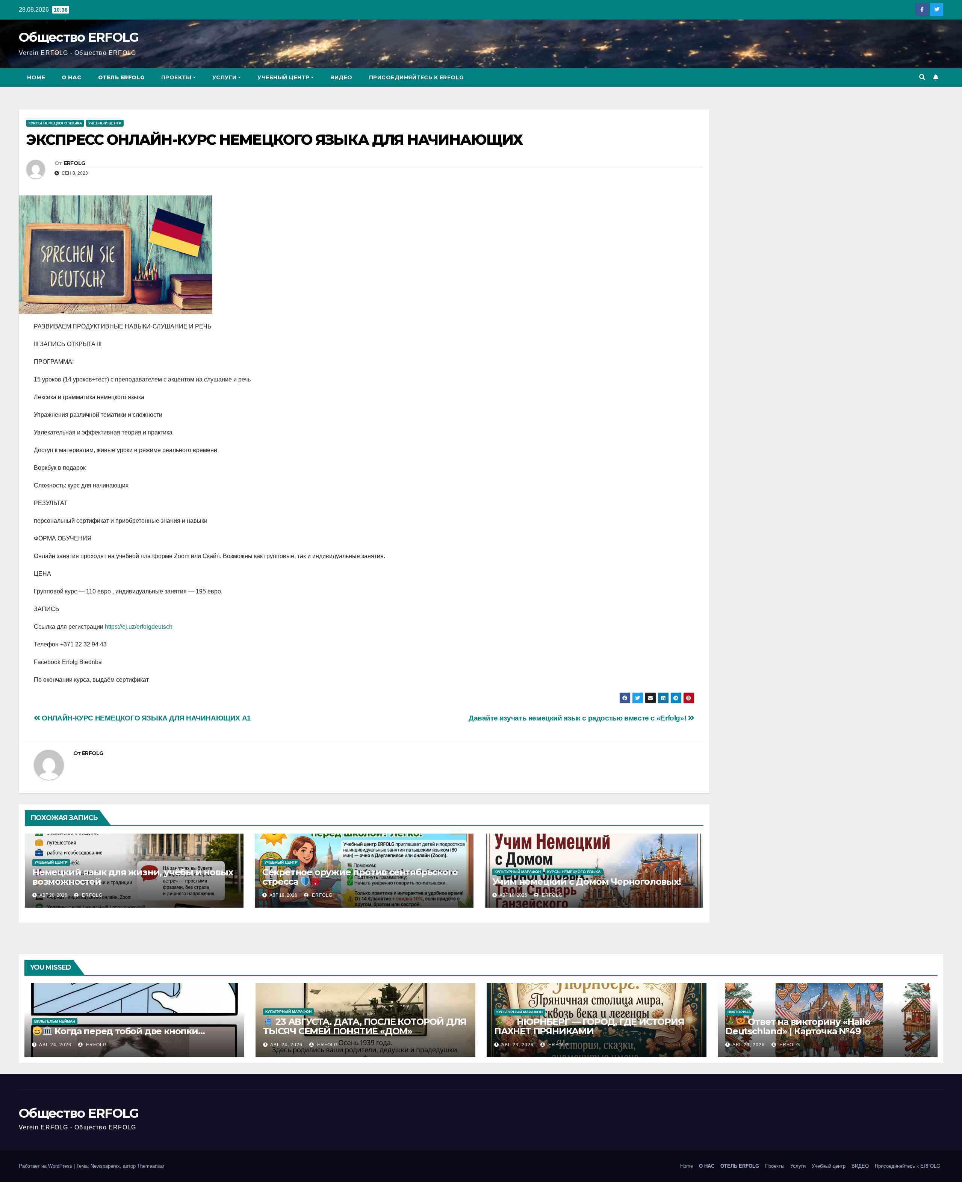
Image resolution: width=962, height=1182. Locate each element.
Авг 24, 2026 (55, 1044)
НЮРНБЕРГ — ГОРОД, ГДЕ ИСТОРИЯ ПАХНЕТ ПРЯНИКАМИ (589, 1026)
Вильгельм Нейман (54, 1021)
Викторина (739, 1012)
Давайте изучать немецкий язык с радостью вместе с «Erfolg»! (578, 718)
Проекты (176, 77)
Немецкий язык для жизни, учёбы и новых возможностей (132, 877)
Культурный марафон (518, 872)
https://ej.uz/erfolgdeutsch (138, 627)
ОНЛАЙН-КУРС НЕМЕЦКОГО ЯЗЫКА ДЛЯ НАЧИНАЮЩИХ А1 (145, 718)
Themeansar (150, 1166)
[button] (922, 77)
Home (36, 77)
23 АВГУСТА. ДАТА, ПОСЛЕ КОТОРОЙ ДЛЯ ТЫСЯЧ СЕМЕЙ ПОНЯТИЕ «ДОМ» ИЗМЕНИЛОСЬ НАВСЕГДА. (364, 1031)
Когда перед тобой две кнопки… (129, 1031)
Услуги (224, 77)
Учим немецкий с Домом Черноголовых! (586, 881)
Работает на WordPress (46, 1166)
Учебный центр (283, 77)
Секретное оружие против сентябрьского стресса (360, 877)
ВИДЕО (341, 77)
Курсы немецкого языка (55, 123)
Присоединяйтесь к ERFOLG (416, 77)
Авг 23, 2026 (517, 1044)
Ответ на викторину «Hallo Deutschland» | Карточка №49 (797, 1026)
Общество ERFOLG (79, 37)
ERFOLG (74, 163)
